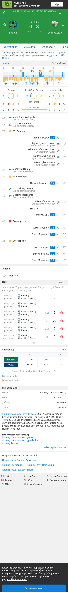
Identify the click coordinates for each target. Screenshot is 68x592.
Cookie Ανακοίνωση (17, 579)
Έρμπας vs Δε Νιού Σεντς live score (20, 414)
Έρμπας (5, 63)
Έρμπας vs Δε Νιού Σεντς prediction (20, 440)
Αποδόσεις (8, 349)
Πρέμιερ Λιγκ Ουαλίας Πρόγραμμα (19, 460)
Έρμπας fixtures (10, 443)
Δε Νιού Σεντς (59, 63)
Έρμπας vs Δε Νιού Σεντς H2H (17, 437)
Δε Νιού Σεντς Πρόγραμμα (40, 465)
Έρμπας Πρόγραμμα (12, 465)
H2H (4, 282)
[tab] (10, 47)
